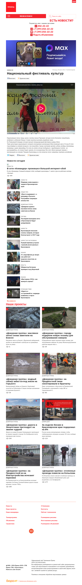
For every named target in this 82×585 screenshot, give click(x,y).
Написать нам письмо (13, 569)
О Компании (45, 506)
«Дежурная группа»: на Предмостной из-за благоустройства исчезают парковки (20, 474)
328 (9, 393)
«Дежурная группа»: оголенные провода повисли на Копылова (58, 472)
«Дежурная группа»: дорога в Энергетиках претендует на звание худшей (21, 427)
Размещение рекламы (48, 517)
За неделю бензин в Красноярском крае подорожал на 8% (58, 427)
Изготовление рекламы (49, 520)
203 (45, 347)
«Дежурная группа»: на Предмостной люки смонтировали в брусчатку (56, 381)
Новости (10, 166)
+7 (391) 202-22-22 (43, 29)
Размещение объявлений (50, 524)
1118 (46, 438)
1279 (46, 482)
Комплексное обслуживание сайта (28, 581)
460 (45, 393)
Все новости (11, 301)
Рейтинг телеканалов (48, 512)
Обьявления (10, 520)
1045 (10, 438)
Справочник (10, 524)
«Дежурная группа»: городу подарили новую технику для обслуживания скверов (57, 335)
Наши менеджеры (12, 512)
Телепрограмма (11, 517)
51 (9, 347)
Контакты (44, 509)
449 (11, 176)
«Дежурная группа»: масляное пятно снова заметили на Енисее (22, 335)
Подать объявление (43, 34)
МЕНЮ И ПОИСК (26, 16)
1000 (10, 487)
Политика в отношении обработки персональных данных (49, 574)
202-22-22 (43, 26)
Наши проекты (16, 304)
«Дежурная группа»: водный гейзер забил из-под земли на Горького (21, 381)
